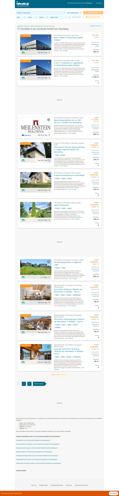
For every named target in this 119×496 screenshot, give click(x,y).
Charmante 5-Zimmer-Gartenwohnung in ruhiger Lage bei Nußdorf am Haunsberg (69, 149)
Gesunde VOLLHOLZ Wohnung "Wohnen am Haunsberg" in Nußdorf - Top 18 (69, 351)
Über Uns (33, 485)
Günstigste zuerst (94, 25)
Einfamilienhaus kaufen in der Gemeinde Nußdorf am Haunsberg (36, 459)
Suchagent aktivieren (94, 17)
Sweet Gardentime (61, 205)
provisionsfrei (77, 17)
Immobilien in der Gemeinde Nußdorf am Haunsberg (32, 440)
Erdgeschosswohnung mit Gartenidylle (69, 175)
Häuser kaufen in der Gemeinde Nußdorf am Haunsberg (33, 452)
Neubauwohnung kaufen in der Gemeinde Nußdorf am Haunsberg (36, 455)
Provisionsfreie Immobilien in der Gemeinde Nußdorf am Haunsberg (37, 444)
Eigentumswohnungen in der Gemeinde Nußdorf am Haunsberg (36, 448)
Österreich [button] (89, 3)
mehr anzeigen (64, 50)
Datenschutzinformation (81, 485)
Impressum (69, 485)
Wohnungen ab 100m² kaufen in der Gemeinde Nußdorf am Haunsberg (38, 463)
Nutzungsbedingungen (57, 485)
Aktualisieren (94, 12)
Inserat (100, 3)
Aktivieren (113, 493)
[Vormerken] (48, 37)
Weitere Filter (54, 17)
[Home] (23, 4)
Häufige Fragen (43, 485)
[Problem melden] (49, 52)
